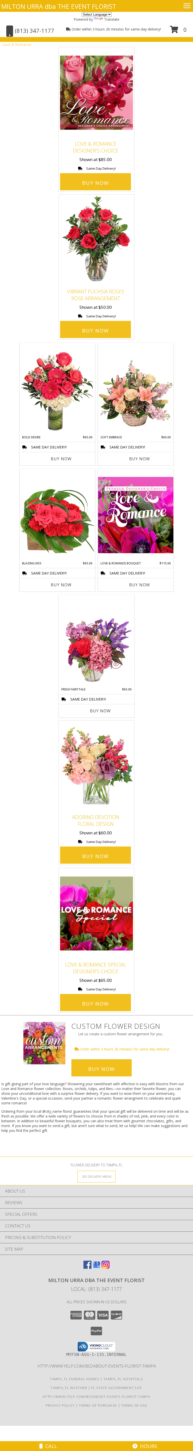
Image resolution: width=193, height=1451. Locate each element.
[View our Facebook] (87, 1267)
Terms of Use (134, 1405)
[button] (178, 31)
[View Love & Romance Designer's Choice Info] (96, 92)
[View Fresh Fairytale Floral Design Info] (96, 641)
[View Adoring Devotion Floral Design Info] (96, 766)
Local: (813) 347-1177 (96, 1289)
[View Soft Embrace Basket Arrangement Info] (135, 389)
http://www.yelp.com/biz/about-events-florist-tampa (96, 1366)
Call (50, 1446)
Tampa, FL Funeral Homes (74, 1379)
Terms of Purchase (98, 1405)
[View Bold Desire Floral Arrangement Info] (57, 389)
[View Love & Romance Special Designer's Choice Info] (96, 913)
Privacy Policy (60, 1405)
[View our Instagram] (106, 1267)
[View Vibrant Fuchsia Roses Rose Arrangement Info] (96, 240)
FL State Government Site (116, 1387)
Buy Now (95, 182)
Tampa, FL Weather (69, 1387)
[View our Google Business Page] (96, 1267)
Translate (111, 19)
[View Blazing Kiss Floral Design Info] (57, 515)
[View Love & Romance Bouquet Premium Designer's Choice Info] (135, 515)
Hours (147, 1446)
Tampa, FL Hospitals (123, 1379)
